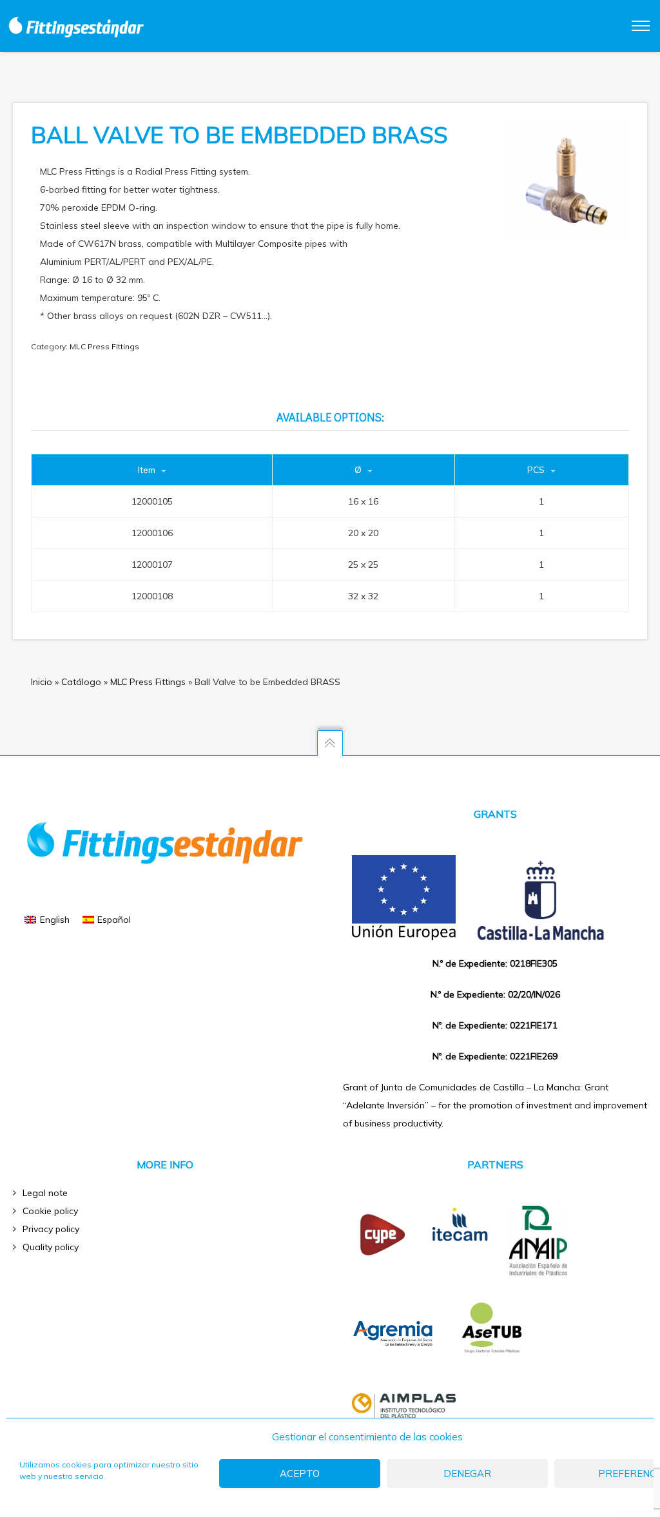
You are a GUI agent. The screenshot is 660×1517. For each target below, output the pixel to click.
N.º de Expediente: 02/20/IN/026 (495, 994)
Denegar (467, 1473)
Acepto (300, 1473)
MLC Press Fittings (104, 346)
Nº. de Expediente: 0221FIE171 (495, 1025)
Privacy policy (51, 1229)
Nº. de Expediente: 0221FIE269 (495, 1056)
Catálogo (81, 682)
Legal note (45, 1193)
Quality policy (51, 1247)
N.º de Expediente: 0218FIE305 (495, 963)
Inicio (41, 682)
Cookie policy (50, 1211)
